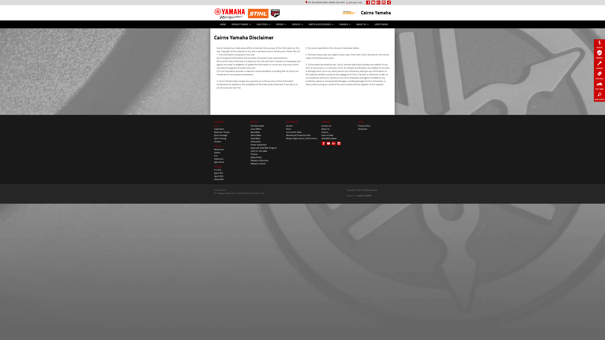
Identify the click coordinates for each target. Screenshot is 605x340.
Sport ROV (218, 176)
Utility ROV (219, 179)
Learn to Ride (327, 135)
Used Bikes (255, 138)
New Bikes (255, 132)
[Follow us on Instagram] (384, 2)
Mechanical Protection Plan (298, 135)
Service (296, 24)
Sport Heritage (220, 135)
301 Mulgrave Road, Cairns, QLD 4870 (326, 2)
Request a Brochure (259, 160)
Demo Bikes (256, 135)
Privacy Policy (364, 125)
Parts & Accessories (320, 24)
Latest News (381, 24)
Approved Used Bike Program (264, 147)
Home (223, 24)
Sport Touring (220, 138)
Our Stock (262, 24)
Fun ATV (217, 169)
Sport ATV (218, 173)
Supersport (219, 128)
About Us (361, 24)
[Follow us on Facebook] (368, 2)
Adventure (218, 158)
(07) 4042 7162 (355, 2)
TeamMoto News (329, 138)
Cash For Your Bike (259, 151)
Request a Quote (258, 163)
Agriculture (219, 162)
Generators (256, 141)
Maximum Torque (222, 132)
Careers (324, 132)
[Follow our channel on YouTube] (374, 2)
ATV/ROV (218, 166)
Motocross (219, 149)
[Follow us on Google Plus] (379, 2)
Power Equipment (259, 144)
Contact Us (326, 125)
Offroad (217, 146)
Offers (280, 24)
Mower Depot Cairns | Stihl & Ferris (301, 138)
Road (216, 125)
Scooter (217, 141)
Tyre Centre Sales (294, 132)
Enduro (217, 152)
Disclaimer (362, 128)
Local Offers (256, 128)
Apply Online (256, 157)
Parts (288, 128)
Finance (343, 24)
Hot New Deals (257, 125)
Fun (215, 155)
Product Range (240, 24)
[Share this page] (388, 2)
